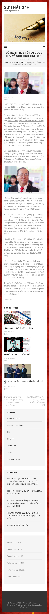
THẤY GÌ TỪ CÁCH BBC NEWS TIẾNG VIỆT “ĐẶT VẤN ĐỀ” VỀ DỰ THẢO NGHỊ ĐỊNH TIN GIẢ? (23, 515)
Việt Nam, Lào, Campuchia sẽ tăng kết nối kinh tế (23, 382)
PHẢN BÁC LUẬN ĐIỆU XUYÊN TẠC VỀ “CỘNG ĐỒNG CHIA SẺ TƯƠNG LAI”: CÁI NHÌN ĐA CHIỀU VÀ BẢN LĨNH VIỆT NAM (22, 481)
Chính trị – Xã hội (13, 418)
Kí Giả (7, 99)
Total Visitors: (13, 570)
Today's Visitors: (14, 556)
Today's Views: (13, 549)
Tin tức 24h (11, 446)
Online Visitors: (13, 542)
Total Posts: (12, 577)
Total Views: (12, 563)
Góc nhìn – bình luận (15, 425)
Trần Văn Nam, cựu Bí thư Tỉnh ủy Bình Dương (25, 121)
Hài (8, 432)
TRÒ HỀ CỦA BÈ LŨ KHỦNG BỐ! (17, 355)
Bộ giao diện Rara (24, 605)
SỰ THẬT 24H (17, 7)
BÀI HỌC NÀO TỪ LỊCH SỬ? (17, 525)
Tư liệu (9, 453)
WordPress (24, 607)
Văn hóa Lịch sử (13, 459)
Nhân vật (10, 439)
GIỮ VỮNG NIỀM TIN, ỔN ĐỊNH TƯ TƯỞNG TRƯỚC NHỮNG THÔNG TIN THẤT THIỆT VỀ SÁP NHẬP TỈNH (24, 503)
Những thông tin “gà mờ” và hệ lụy (18, 328)
